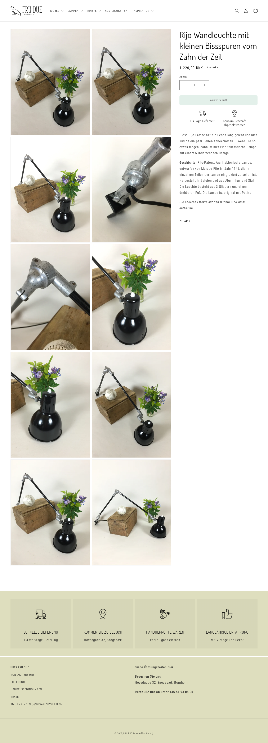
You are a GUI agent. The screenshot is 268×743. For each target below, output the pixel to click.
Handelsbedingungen (26, 689)
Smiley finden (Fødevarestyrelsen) (36, 704)
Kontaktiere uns (22, 674)
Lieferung (17, 682)
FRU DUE (127, 733)
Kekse (14, 696)
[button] (56, 10)
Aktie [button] (187, 221)
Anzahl (183, 76)
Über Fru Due (19, 667)
